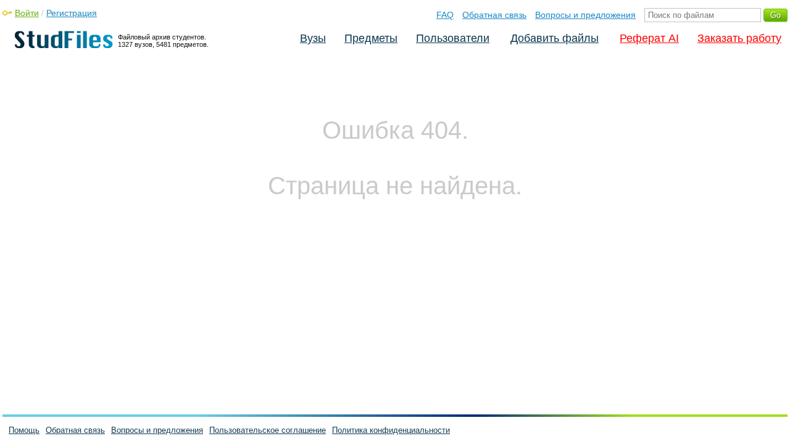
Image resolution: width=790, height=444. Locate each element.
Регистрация (71, 13)
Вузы (313, 38)
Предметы (370, 38)
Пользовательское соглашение (267, 430)
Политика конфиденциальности (391, 430)
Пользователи (452, 38)
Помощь (24, 430)
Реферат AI (649, 38)
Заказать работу (739, 38)
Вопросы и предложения (585, 15)
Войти (27, 13)
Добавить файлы (554, 38)
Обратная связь (494, 15)
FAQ (445, 15)
